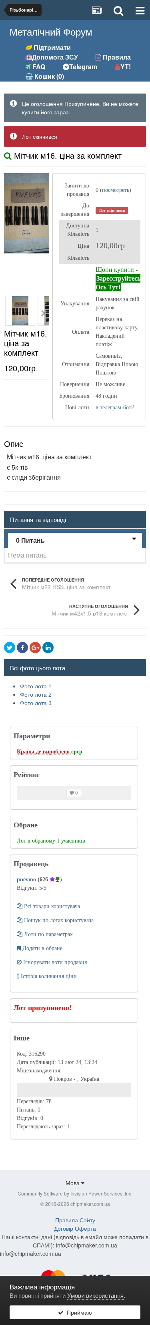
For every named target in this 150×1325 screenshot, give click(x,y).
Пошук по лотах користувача (58, 920)
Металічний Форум (51, 31)
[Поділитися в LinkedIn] (48, 647)
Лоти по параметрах (47, 934)
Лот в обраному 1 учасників (51, 841)
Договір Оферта (75, 1228)
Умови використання (95, 1295)
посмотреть (115, 190)
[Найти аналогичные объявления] (8, 155)
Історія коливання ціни (48, 976)
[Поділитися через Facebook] (22, 647)
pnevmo (27, 880)
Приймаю (78, 1312)
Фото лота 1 (36, 686)
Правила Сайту (75, 1220)
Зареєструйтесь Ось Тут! (118, 283)
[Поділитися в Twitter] (9, 647)
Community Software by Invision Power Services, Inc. (75, 1193)
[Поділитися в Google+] (35, 647)
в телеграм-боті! (115, 407)
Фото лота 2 (36, 694)
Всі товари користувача (51, 906)
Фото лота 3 (36, 703)
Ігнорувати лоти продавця (54, 962)
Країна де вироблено (44, 752)
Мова (73, 1183)
